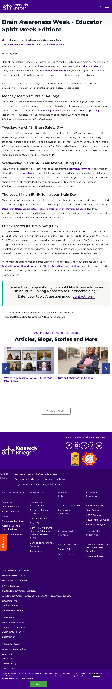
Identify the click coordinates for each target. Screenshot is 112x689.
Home (3, 40)
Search (101, 6)
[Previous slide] (6, 368)
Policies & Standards (13, 521)
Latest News (8, 617)
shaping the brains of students (83, 66)
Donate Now (9, 637)
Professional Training (65, 533)
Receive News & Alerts (13, 622)
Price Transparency (12, 534)
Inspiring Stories (10, 605)
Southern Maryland (96, 524)
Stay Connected (11, 511)
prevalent (27, 173)
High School (93, 510)
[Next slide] (106, 368)
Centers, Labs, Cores (69, 505)
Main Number (15, 581)
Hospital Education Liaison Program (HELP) (40, 534)
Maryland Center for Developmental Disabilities (97, 547)
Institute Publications (12, 610)
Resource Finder (95, 556)
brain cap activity (89, 110)
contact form (84, 296)
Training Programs (68, 544)
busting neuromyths (78, 169)
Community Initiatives (93, 533)
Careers (6, 516)
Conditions (36, 551)
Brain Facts (29, 209)
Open (107, 7)
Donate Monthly (11, 632)
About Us (7, 502)
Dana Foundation (12, 209)
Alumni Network (67, 554)
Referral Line (15, 570)
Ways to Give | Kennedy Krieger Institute (37, 484)
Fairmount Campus (97, 505)
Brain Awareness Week (57, 70)
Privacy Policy (9, 668)
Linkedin (84, 445)
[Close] (108, 673)
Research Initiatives (64, 494)
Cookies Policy (9, 663)
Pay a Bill (35, 523)
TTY (10, 586)
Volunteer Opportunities (14, 649)
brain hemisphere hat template (54, 110)
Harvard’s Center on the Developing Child (62, 209)
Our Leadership (10, 506)
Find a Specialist (39, 518)
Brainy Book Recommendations (62, 266)
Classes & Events (67, 549)
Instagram (91, 445)
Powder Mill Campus (97, 519)
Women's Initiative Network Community (37, 474)
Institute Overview (13, 492)
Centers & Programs (41, 528)
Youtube (76, 445)
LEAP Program (94, 515)
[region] (56, 679)
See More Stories (56, 411)
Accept (38, 684)
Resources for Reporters (14, 627)
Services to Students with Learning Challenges (40, 479)
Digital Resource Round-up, (17, 266)
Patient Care (37, 492)
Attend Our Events (11, 644)
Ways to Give (8, 654)
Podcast (99, 445)
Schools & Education (92, 494)
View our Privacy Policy (23, 678)
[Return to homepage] (15, 6)
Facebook (69, 445)
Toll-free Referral (17, 576)
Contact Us (7, 658)
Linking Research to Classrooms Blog (41, 40)
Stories (13, 40)
